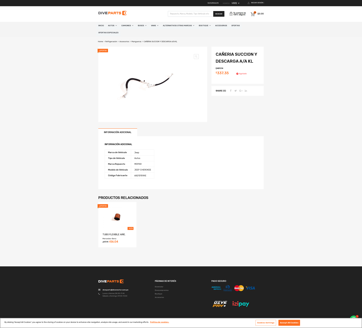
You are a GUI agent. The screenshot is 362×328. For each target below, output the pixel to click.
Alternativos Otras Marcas (177, 25)
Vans (153, 25)
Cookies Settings (265, 323)
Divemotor (159, 287)
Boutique (203, 25)
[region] (181, 323)
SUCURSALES (213, 3)
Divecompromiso (162, 290)
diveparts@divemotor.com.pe (115, 290)
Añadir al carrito (117, 242)
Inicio (101, 25)
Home (100, 41)
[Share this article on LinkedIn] (245, 91)
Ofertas (235, 25)
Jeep (136, 152)
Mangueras (136, 41)
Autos (111, 25)
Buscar (218, 14)
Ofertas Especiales (108, 33)
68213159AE (140, 175)
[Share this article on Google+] (240, 91)
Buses (141, 25)
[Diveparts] (112, 15)
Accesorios (221, 25)
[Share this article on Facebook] (230, 91)
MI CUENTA (102, 3)
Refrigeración (111, 41)
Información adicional (118, 132)
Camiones (126, 25)
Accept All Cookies (289, 323)
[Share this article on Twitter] (235, 91)
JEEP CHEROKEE (142, 170)
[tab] (117, 132)
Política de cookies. (159, 322)
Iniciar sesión (257, 3)
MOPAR (138, 164)
